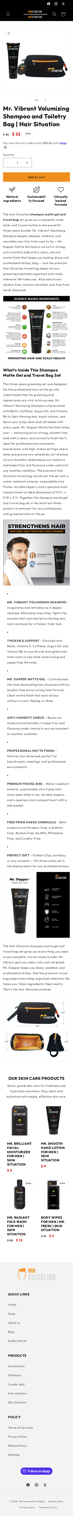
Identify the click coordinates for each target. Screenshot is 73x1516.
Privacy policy (27, 1507)
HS (20, 1501)
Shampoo (14, 1375)
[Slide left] (27, 100)
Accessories (16, 1366)
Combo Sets (16, 1384)
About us (14, 1323)
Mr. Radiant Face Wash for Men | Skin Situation (18, 1225)
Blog (11, 1332)
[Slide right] (45, 100)
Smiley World (17, 1341)
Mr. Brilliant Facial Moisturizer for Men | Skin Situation (19, 1154)
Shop (11, 1314)
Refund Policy (17, 1445)
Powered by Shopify (34, 1501)
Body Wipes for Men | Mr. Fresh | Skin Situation (53, 1223)
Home (12, 1304)
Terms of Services (20, 1427)
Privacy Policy (17, 1436)
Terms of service (48, 1507)
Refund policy (55, 1501)
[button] (8, 14)
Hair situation (17, 1393)
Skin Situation (17, 1402)
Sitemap (13, 1454)
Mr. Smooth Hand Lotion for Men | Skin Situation (53, 1152)
